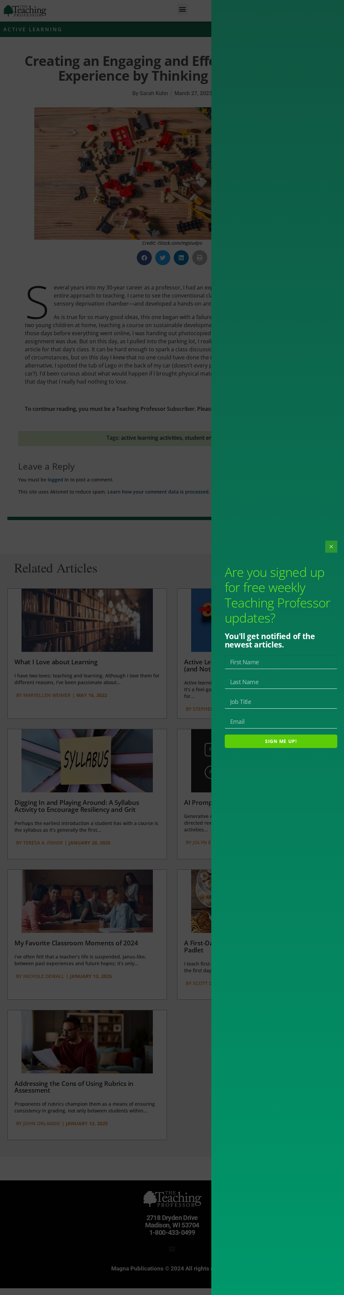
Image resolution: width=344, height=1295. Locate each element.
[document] (172, 647)
